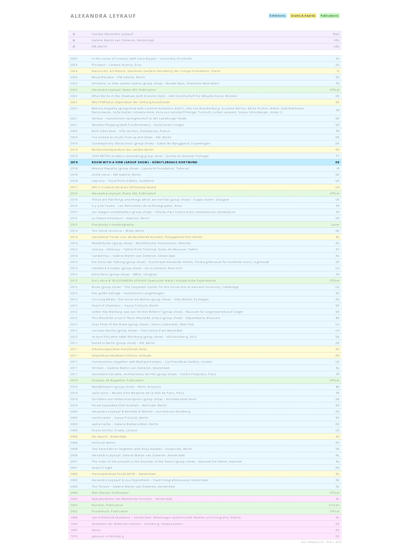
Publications (329, 16)
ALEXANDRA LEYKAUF (103, 15)
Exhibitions (278, 16)
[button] (205, 59)
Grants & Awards (303, 16)
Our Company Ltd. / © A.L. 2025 (321, 541)
